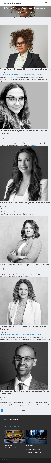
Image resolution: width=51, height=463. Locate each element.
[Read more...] (32, 81)
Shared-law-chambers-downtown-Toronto (13, 74)
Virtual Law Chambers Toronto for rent (32, 74)
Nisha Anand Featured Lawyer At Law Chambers (25, 69)
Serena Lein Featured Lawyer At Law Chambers (24, 264)
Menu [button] (46, 2)
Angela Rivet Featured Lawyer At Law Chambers (25, 202)
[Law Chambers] (12, 3)
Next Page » (22, 411)
